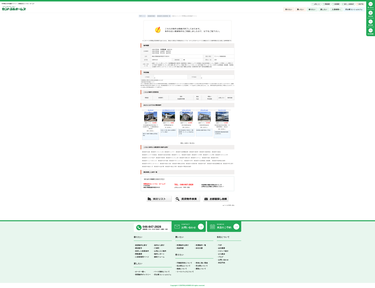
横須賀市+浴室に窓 (185, 157)
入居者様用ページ (142, 257)
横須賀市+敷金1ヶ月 (147, 166)
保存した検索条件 (142, 251)
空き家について (202, 266)
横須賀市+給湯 (146, 152)
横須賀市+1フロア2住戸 (148, 157)
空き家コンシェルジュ (354, 9)
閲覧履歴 (138, 254)
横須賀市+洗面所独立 (205, 152)
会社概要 (221, 248)
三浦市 (156, 248)
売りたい (288, 9)
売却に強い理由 (202, 263)
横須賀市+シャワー (170, 152)
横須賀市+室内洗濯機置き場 (214, 163)
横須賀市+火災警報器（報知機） (202, 160)
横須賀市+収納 (206, 157)
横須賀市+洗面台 (216, 152)
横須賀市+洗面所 (186, 154)
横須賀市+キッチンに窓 (172, 157)
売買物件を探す (183, 245)
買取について (201, 269)
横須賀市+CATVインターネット (150, 163)
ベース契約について (162, 271)
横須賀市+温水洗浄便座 (164, 154)
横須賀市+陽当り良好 (165, 163)
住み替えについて (184, 266)
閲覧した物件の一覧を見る (187, 143)
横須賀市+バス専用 (197, 154)
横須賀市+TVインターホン (176, 160)
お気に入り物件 (160, 251)
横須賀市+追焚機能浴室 (182, 152)
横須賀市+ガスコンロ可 (221, 154)
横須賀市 (138, 248)
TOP (220, 245)
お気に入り (317, 4)
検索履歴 (336, 4)
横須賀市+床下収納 (163, 160)
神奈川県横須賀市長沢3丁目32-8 (160, 56)
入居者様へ (336, 9)
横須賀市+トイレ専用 (208, 154)
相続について (182, 269)
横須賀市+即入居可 (228, 163)
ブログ (220, 257)
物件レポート (159, 254)
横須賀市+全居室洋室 (191, 163)
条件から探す (159, 245)
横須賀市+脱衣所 (193, 152)
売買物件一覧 (201, 245)
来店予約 (221, 263)
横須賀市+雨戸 (202, 163)
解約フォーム (159, 257)
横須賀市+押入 (215, 157)
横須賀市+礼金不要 (159, 166)
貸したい (323, 9)
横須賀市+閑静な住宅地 (178, 163)
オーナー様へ (140, 271)
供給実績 (180, 248)
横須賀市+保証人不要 (171, 166)
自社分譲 (199, 248)
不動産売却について (184, 263)
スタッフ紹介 (223, 251)
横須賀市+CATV (188, 160)
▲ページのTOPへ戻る (228, 205)
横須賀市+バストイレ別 (157, 152)
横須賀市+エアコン (196, 157)
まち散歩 (221, 254)
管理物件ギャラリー (143, 274)
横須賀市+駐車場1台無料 (218, 160)
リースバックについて (185, 271)
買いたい (300, 9)
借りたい (312, 9)
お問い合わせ (223, 260)
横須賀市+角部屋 (160, 157)
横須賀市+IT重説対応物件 (184, 166)
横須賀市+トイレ (176, 154)
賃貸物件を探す (141, 245)
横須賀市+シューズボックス (149, 160)
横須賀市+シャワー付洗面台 (149, 154)
